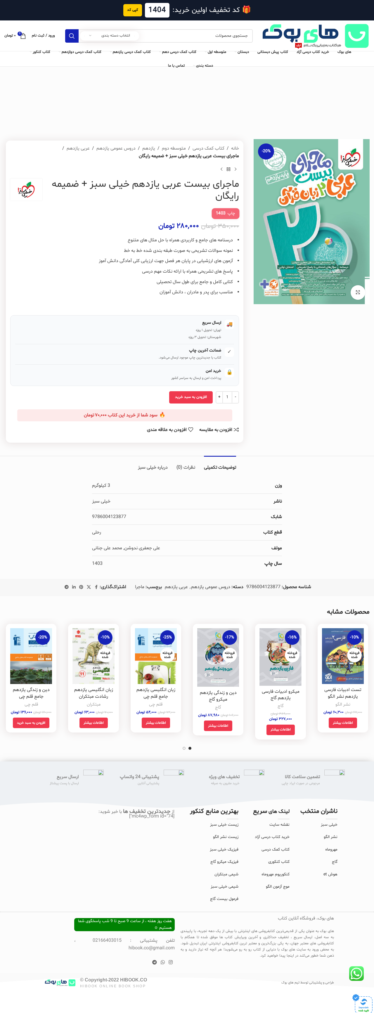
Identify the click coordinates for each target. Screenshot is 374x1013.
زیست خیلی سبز (224, 824)
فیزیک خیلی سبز (224, 849)
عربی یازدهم (78, 148)
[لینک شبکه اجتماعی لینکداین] (73, 587)
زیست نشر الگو (225, 837)
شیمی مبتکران (226, 874)
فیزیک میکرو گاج (224, 862)
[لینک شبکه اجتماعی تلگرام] (66, 587)
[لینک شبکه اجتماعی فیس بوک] (96, 587)
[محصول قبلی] (235, 169)
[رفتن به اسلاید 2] (184, 748)
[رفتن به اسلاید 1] (189, 748)
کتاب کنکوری (279, 862)
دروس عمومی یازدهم (116, 148)
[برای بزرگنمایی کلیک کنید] (358, 292)
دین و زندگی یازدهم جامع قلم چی (31, 693)
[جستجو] (72, 36)
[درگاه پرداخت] (362, 1004)
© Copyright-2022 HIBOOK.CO (113, 979)
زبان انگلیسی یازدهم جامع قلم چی (155, 693)
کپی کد (132, 10)
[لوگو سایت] (314, 36)
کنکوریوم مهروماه (276, 874)
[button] (31, 723)
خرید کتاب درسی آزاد (272, 837)
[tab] (220, 465)
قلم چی (155, 705)
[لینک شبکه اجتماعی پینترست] (81, 587)
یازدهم (148, 148)
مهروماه (331, 849)
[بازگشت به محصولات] (228, 169)
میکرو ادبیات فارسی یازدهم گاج (280, 694)
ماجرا (139, 587)
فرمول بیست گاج (224, 899)
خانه (235, 148)
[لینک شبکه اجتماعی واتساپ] (163, 962)
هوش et (330, 874)
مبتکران (94, 705)
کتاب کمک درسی (208, 148)
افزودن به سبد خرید (191, 397)
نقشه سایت (279, 824)
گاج (281, 706)
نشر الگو (342, 705)
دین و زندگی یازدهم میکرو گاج (218, 696)
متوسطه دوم (174, 148)
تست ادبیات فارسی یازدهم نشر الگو (342, 693)
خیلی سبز (329, 824)
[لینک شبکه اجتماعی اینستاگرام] (171, 962)
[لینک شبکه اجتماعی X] (89, 587)
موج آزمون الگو (278, 886)
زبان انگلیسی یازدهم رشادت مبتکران (93, 693)
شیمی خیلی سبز (224, 886)
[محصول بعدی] (221, 169)
